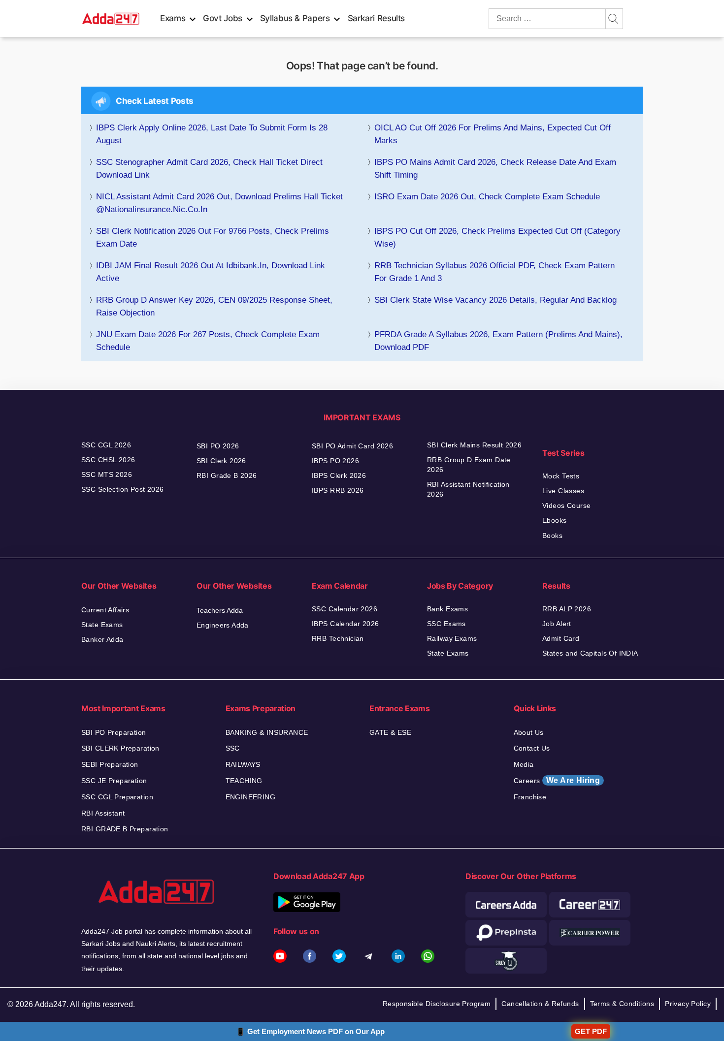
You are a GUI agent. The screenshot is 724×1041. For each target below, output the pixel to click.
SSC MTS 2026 (106, 474)
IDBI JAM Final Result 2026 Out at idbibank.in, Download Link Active (210, 272)
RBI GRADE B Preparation (124, 829)
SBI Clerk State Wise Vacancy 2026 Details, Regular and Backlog (495, 300)
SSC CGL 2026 (106, 445)
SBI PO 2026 (218, 446)
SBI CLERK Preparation (120, 748)
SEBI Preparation (109, 764)
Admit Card (560, 638)
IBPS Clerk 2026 (339, 475)
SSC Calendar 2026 (344, 609)
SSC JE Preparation (114, 781)
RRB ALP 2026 (566, 609)
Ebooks (554, 520)
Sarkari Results (376, 18)
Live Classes (563, 491)
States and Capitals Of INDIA (590, 653)
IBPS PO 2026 (335, 461)
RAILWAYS (243, 764)
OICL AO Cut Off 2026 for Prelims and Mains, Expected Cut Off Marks (492, 134)
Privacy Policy (688, 1004)
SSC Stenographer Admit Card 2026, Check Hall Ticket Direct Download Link (209, 169)
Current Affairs (105, 610)
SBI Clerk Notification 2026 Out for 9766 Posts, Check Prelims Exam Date (212, 237)
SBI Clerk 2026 (221, 461)
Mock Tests (560, 476)
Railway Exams (452, 638)
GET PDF (591, 1031)
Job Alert (556, 624)
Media (524, 764)
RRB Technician (338, 638)
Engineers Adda (223, 625)
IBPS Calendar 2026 (345, 624)
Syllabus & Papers (295, 18)
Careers (557, 780)
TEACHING (244, 781)
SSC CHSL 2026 (108, 460)
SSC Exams (446, 624)
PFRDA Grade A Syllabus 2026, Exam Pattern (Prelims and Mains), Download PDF (498, 341)
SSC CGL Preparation (117, 797)
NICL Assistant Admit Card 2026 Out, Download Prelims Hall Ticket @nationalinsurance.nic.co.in (219, 203)
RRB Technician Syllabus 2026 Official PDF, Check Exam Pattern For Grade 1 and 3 (494, 272)
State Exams (102, 625)
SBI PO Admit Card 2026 (352, 446)
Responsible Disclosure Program (437, 1004)
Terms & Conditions (622, 1004)
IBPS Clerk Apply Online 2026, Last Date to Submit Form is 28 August (212, 134)
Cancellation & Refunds (540, 1004)
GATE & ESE (390, 732)
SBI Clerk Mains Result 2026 (474, 445)
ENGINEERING (251, 797)
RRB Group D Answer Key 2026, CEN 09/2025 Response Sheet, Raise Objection (214, 306)
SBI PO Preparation (113, 732)
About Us (529, 732)
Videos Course (566, 505)
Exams (172, 18)
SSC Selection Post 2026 (122, 489)
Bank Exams (447, 609)
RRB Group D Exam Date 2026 (469, 464)
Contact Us (532, 748)
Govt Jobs (222, 18)
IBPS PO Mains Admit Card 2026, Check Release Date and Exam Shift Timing (495, 169)
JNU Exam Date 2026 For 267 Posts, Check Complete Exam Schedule (208, 341)
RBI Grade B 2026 (227, 475)
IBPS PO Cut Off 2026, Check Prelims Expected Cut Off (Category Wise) (497, 237)
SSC (233, 748)
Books (552, 535)
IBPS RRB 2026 (337, 490)
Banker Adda (102, 639)
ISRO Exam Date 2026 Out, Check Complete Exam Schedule (487, 196)
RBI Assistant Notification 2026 (468, 489)
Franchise (530, 797)
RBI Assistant (103, 813)
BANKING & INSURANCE (267, 732)
